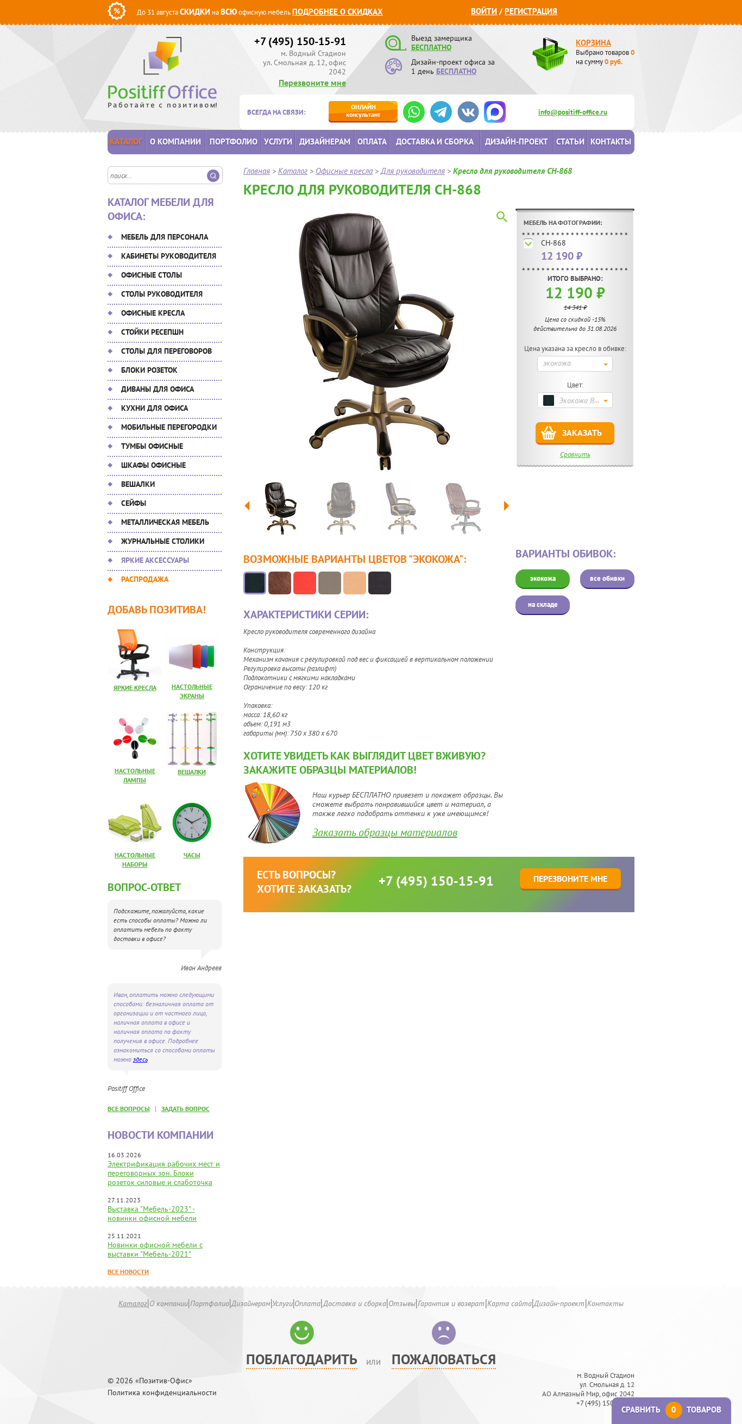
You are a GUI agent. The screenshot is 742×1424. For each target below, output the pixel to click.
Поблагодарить (301, 1359)
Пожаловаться (444, 1359)
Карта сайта (509, 1303)
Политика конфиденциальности (162, 1392)
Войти (484, 11)
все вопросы (129, 1109)
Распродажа (144, 579)
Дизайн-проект (516, 141)
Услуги (278, 141)
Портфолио (233, 141)
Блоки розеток (149, 370)
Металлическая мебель (165, 522)
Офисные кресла (153, 313)
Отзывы (402, 1303)
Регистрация (531, 11)
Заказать (582, 432)
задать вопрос (185, 1109)
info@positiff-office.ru (572, 112)
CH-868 (553, 243)
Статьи (570, 141)
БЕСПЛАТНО (431, 47)
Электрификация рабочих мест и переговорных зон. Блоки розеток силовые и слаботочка (164, 1173)
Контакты (610, 141)
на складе (543, 604)
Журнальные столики (162, 541)
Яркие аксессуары (155, 560)
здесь (140, 1059)
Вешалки (138, 484)
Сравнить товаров (671, 1409)
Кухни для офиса (154, 408)
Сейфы (133, 503)
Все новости (128, 1272)
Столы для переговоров (166, 351)
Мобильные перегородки (169, 427)
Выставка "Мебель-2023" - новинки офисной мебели (152, 1213)
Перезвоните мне (312, 82)
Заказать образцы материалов (384, 832)
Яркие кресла (135, 687)
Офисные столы (151, 275)
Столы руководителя (162, 294)
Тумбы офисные (152, 446)
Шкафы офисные (153, 465)
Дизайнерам (324, 141)
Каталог (126, 141)
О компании (175, 141)
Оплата (372, 141)
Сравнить (575, 454)
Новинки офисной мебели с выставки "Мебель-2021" (155, 1249)
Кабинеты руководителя (168, 256)
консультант (363, 110)
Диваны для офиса (157, 389)
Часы (192, 855)
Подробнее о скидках (337, 12)
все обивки (607, 578)
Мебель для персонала (164, 237)
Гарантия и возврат (451, 1303)
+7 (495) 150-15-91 (300, 41)
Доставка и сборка (435, 141)
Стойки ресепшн (152, 332)
